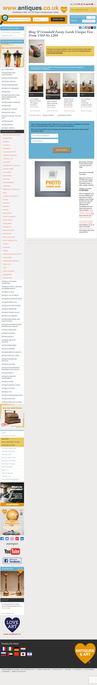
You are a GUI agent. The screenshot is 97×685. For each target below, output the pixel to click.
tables (91, 212)
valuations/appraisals (11, 479)
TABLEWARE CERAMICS (11, 261)
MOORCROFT (7, 213)
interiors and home (85, 217)
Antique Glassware (9, 316)
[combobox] (40, 19)
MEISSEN (6, 206)
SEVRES (6, 244)
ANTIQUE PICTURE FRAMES (11, 305)
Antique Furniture (9, 309)
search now (58, 19)
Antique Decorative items (12, 299)
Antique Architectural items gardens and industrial (11, 97)
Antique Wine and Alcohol (12, 402)
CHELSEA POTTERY (9, 152)
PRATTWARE (7, 234)
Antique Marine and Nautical (9, 360)
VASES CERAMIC (8, 271)
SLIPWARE (6, 247)
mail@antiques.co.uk (27, 669)
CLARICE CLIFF (8, 159)
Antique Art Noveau (9, 109)
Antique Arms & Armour (11, 102)
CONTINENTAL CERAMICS (12, 165)
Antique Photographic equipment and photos (11, 368)
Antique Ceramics (9, 131)
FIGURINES (6, 186)
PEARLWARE (7, 223)
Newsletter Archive (19, 671)
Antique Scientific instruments (9, 377)
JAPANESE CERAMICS (10, 196)
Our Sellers (7, 454)
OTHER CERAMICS (9, 217)
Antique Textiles (8, 388)
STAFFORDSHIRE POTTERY (12, 254)
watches (81, 214)
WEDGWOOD (7, 274)
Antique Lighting (8, 333)
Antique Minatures (9, 345)
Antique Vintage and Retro (12, 395)
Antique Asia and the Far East (11, 117)
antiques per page (78, 17)
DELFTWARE (7, 176)
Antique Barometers (10, 85)
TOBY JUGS (7, 264)
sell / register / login (79, 10)
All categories (8, 69)
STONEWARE (7, 257)
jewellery (88, 214)
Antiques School (8, 445)
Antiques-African (8, 81)
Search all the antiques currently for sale (86, 222)
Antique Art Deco (8, 112)
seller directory (9, 458)
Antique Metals (8, 337)
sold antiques (89, 669)
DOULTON (6, 179)
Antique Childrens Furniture (9, 282)
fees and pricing (8, 464)
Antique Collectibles (10, 295)
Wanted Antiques (8, 451)
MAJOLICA (6, 203)
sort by (74, 21)
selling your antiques (86, 228)
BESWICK (6, 142)
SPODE (5, 251)
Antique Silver (7, 382)
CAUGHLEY (7, 145)
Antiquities (6, 92)
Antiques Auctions (9, 436)
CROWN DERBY (8, 169)
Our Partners (7, 467)
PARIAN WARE (8, 220)
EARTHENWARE (8, 182)
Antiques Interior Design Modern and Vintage (12, 325)
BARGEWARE (7, 138)
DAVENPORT (7, 172)
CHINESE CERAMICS (10, 155)
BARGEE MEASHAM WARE (12, 135)
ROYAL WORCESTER (10, 240)
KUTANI (5, 199)
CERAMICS (6, 148)
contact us (6, 476)
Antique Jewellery (9, 330)
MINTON (5, 210)
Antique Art (6, 106)
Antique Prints (7, 373)
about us (5, 470)
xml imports (78, 669)
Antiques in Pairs (8, 364)
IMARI (5, 193)
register (5, 439)
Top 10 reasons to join (11, 442)
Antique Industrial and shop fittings (11, 320)
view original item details (55, 53)
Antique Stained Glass (10, 312)
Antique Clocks (8, 292)
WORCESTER (7, 278)
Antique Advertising (10, 78)
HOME (4, 433)
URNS (5, 268)
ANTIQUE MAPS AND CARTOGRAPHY (8, 74)
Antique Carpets (8, 128)
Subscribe (5, 671)
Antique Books (7, 121)
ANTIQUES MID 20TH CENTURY (9, 341)
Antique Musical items (10, 355)
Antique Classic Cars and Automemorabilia (12, 287)
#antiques (12, 544)
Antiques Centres (9, 461)
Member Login (7, 36)
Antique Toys (7, 392)
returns (68, 669)
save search (61, 150)
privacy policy (58, 669)
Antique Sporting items (11, 385)
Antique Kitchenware (10, 88)
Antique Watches (8, 399)
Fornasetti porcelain (11, 189)
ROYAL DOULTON (9, 237)
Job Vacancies (7, 473)
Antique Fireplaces (9, 302)
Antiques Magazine (9, 448)
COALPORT (7, 162)
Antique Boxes (7, 125)
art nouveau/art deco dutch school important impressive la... (12, 606)
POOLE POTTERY (9, 230)
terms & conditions (43, 669)
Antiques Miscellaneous (11, 352)
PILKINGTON (7, 227)
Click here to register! (11, 32)
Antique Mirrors (8, 349)
